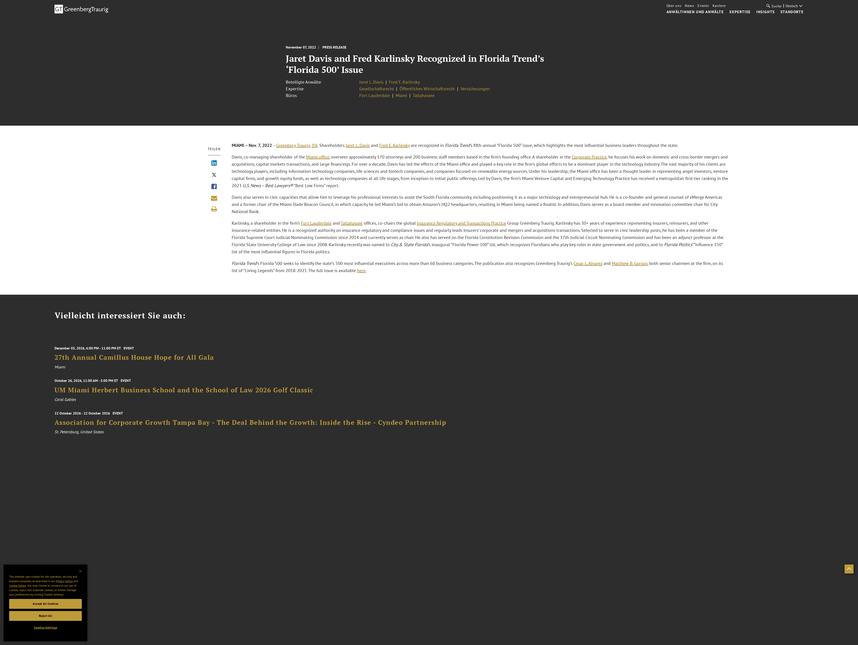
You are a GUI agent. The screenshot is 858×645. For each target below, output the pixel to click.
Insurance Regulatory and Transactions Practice (461, 223)
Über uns (674, 6)
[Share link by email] (214, 198)
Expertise (740, 12)
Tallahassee (424, 95)
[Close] (80, 571)
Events (703, 6)
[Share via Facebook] (214, 186)
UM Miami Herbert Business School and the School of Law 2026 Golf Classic (184, 390)
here (361, 270)
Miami (401, 95)
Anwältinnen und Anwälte (695, 12)
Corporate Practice (589, 157)
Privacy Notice (64, 581)
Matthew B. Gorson (630, 263)
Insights (765, 12)
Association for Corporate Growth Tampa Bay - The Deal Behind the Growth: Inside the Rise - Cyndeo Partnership (250, 422)
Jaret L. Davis (371, 82)
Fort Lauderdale (374, 95)
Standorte (791, 12)
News (689, 6)
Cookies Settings (45, 628)
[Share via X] (214, 175)
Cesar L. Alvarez (588, 263)
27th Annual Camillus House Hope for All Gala (134, 357)
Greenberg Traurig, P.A (297, 145)
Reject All (45, 616)
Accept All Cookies (45, 604)
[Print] (214, 209)
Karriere (719, 6)
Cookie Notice (17, 586)
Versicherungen (475, 89)
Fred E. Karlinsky (404, 82)
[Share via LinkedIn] (214, 163)
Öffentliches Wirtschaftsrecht (427, 89)
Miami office (317, 157)
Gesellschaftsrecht (376, 89)
